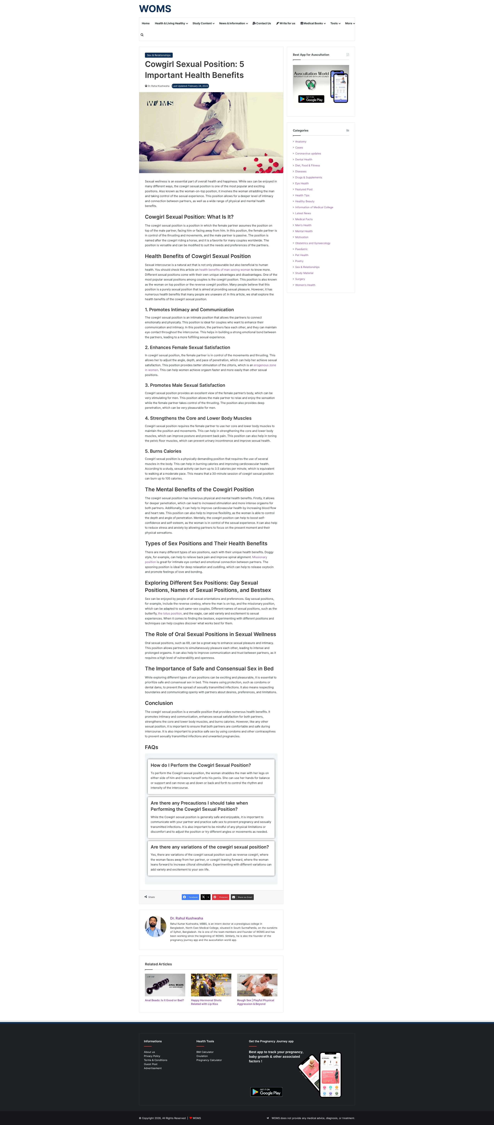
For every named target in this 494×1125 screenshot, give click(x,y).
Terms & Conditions (155, 1060)
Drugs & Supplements (308, 177)
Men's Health (303, 225)
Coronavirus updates (308, 153)
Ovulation (202, 1056)
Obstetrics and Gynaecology (313, 243)
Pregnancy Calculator (209, 1060)
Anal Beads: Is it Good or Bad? (164, 1000)
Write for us (287, 23)
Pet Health (301, 255)
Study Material (304, 273)
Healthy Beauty (305, 201)
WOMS (197, 1118)
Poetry (299, 261)
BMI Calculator (205, 1051)
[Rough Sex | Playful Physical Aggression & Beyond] (257, 985)
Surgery (300, 279)
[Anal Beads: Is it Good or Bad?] (165, 985)
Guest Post (150, 1064)
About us (149, 1051)
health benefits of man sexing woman (224, 269)
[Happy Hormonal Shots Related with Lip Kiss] (211, 985)
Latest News (303, 213)
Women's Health (305, 285)
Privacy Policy (152, 1056)
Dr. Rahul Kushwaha (186, 918)
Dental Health (303, 159)
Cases (299, 147)
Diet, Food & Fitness (307, 165)
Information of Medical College (314, 207)
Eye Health (302, 183)
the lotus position (170, 613)
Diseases (300, 171)
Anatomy (300, 141)
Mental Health (304, 231)
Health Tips (302, 195)
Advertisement (153, 1068)
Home (146, 23)
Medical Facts (304, 219)
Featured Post (304, 189)
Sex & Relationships (159, 55)
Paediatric (301, 249)
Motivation (301, 237)
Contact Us (263, 23)
